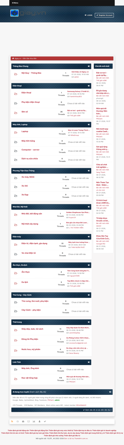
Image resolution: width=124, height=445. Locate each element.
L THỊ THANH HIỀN (76, 228)
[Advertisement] (62, 37)
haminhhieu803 (76, 96)
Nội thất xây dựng (30, 224)
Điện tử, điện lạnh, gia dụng (34, 243)
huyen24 (72, 217)
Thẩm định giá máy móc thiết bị (61, 430)
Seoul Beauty (74, 353)
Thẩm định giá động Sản (39, 430)
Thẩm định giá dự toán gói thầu (37, 433)
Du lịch (25, 282)
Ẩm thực (26, 272)
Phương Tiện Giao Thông (24, 170)
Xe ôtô (25, 186)
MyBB (49, 438)
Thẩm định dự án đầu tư (83, 430)
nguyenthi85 (75, 276)
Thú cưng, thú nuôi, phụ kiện (35, 301)
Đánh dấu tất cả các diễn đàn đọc (98, 410)
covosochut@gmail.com (78, 343)
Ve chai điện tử (29, 253)
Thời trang (17, 322)
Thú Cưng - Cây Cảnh (22, 295)
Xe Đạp (25, 194)
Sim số (25, 111)
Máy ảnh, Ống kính (30, 368)
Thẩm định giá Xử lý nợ (114, 433)
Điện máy (17, 236)
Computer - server (30, 149)
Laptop (25, 131)
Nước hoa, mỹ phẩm (31, 349)
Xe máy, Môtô (28, 177)
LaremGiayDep (74, 333)
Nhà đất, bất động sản (32, 213)
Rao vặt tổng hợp (30, 378)
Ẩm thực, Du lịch (20, 265)
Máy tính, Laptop (20, 124)
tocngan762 (100, 244)
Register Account (105, 15)
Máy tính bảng (28, 141)
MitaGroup (75, 135)
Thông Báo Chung (20, 66)
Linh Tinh (17, 362)
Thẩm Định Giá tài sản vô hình (12, 433)
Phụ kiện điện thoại (31, 102)
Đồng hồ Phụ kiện (30, 339)
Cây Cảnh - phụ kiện (31, 310)
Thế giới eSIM (75, 116)
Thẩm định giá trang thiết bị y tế (92, 433)
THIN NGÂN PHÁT (78, 247)
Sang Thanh (100, 172)
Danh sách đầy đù (37, 392)
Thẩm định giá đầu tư (72, 435)
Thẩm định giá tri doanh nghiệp (104, 430)
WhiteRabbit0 (81, 405)
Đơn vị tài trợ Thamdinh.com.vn (76, 438)
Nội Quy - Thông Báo (31, 73)
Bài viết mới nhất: (102, 78)
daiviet (98, 226)
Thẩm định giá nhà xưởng (53, 435)
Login (89, 15)
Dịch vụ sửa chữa (30, 158)
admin (76, 77)
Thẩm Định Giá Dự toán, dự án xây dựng (64, 433)
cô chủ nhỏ (100, 190)
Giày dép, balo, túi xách (32, 329)
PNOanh (72, 382)
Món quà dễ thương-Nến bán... (101, 111)
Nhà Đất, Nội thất (20, 207)
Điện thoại (17, 86)
